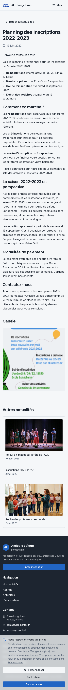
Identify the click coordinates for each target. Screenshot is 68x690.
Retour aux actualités (21, 21)
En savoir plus (15, 662)
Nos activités (10, 584)
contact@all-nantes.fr (18, 624)
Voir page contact (16, 630)
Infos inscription (34, 567)
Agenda (7, 589)
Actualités (9, 595)
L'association (11, 600)
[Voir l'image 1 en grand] (34, 359)
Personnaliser (36, 669)
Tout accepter (34, 684)
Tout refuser (34, 677)
